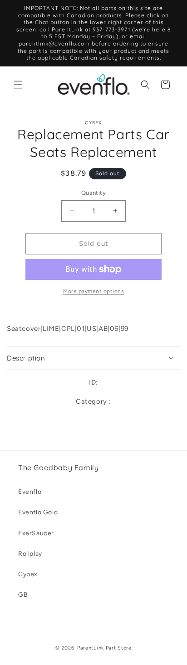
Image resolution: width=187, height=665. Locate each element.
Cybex (28, 574)
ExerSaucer (36, 533)
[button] (18, 85)
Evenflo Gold (38, 512)
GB (23, 595)
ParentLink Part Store (104, 648)
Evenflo (29, 492)
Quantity (93, 192)
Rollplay (30, 554)
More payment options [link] (93, 291)
